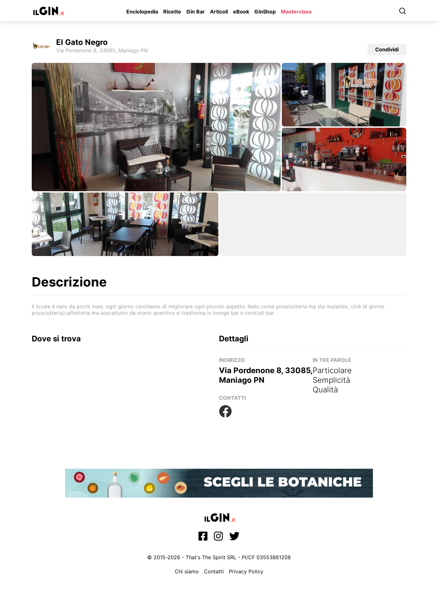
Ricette (172, 11)
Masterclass (296, 11)
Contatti (214, 571)
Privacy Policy (246, 571)
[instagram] (218, 538)
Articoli (219, 11)
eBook (241, 11)
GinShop (265, 11)
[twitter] (234, 538)
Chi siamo (187, 571)
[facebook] (202, 538)
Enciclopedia (142, 11)
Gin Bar (195, 11)
